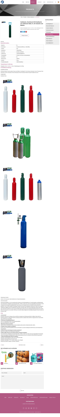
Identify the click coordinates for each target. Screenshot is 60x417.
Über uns (10, 397)
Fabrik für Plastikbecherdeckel (29, 403)
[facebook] (23, 408)
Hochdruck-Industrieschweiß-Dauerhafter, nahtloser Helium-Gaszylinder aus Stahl (8, 364)
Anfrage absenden (25, 35)
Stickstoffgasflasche (49, 23)
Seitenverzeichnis (43, 397)
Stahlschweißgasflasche (50, 36)
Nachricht (22, 397)
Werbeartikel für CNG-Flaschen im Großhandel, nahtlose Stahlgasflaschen (23, 364)
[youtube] (31, 408)
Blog (28, 397)
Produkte (16, 397)
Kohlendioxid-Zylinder (50, 30)
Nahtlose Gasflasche (49, 34)
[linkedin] (26, 408)
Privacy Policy (52, 397)
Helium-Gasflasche (49, 40)
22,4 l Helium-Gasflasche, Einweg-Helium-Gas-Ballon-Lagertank (38, 364)
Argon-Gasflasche (49, 38)
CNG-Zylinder (48, 32)
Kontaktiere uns (34, 397)
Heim (5, 397)
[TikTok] (36, 408)
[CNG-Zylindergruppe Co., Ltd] (2, 2)
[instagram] (34, 408)
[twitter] (29, 408)
